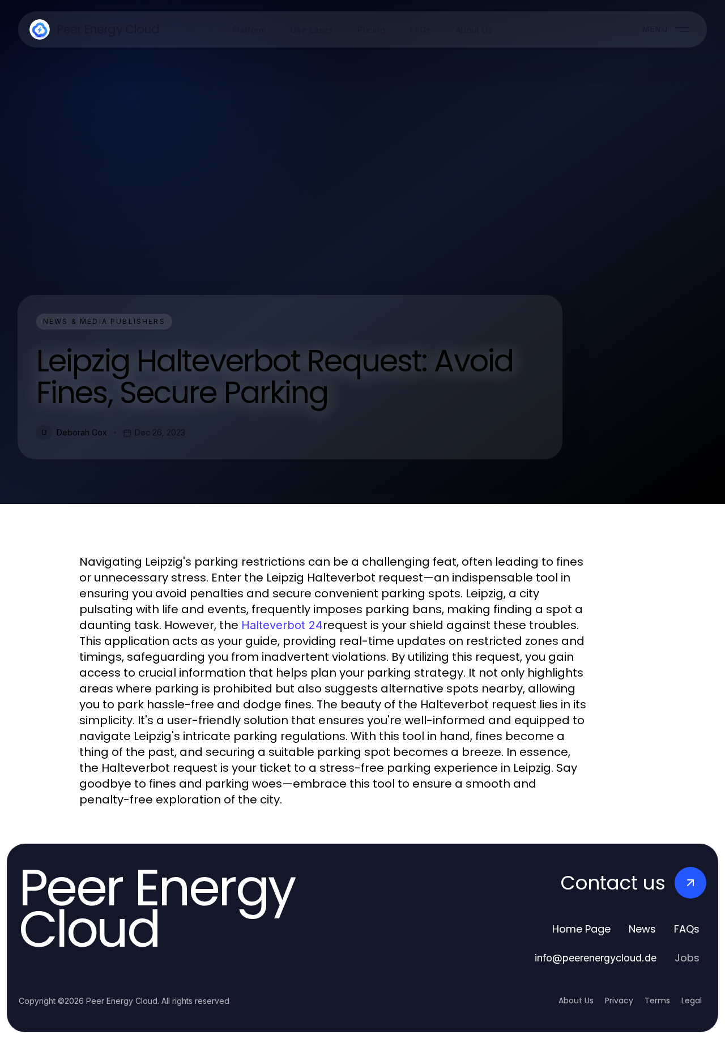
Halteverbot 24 (282, 625)
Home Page (581, 929)
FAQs (687, 929)
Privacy (619, 1000)
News (642, 929)
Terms (657, 1000)
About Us (576, 1000)
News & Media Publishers (104, 321)
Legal (691, 1000)
